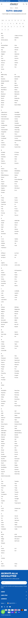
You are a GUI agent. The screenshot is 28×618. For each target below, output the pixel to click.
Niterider (16, 334)
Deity (2, 158)
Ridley (2, 397)
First (2, 206)
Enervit (2, 181)
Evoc (16, 190)
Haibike (16, 239)
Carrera (2, 121)
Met (15, 315)
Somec (16, 452)
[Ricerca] (23, 4)
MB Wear (17, 307)
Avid (2, 67)
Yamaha (3, 558)
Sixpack (16, 445)
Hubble (2, 245)
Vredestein (3, 529)
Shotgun (3, 439)
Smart (2, 452)
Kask (16, 272)
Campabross (4, 114)
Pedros (2, 362)
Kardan (2, 272)
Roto (16, 403)
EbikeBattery (17, 170)
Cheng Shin (3, 131)
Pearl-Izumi (17, 360)
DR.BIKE (3, 152)
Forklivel (16, 210)
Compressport (18, 136)
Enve (16, 183)
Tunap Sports (18, 503)
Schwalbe (17, 421)
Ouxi (16, 348)
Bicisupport (3, 87)
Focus (16, 208)
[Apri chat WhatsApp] (3, 611)
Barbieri (16, 78)
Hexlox (2, 241)
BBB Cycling (4, 74)
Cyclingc (16, 144)
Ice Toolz (17, 253)
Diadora (3, 161)
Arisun (16, 60)
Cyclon (2, 147)
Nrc (15, 336)
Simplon (3, 443)
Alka (16, 51)
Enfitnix (16, 181)
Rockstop (3, 401)
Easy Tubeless (4, 170)
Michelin (16, 318)
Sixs (2, 447)
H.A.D (2, 239)
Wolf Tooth (17, 540)
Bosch (2, 98)
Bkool (2, 91)
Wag (2, 536)
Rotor (2, 405)
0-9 (2, 20)
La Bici (2, 291)
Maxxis (16, 313)
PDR (2, 355)
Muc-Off (16, 324)
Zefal (2, 563)
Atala (16, 64)
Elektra (16, 175)
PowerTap (3, 373)
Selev (16, 428)
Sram (16, 463)
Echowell (17, 173)
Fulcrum (16, 215)
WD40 (2, 534)
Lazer (2, 295)
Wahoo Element (18, 536)
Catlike (2, 123)
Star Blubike (3, 467)
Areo (2, 58)
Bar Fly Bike (17, 76)
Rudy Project (17, 405)
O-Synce (17, 341)
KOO (2, 270)
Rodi (16, 401)
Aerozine (16, 47)
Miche (2, 318)
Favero (16, 200)
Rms (2, 399)
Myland (16, 326)
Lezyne (2, 297)
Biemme (16, 87)
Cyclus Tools (17, 147)
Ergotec (3, 188)
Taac (2, 481)
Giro (16, 227)
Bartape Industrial (5, 81)
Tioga (16, 487)
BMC (2, 76)
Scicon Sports (4, 424)
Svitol (2, 473)
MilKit (16, 320)
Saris (2, 421)
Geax (2, 224)
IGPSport (3, 253)
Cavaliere (17, 123)
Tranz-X (16, 494)
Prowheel (3, 379)
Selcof (2, 428)
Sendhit (16, 434)
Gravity (16, 233)
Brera (16, 102)
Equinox (16, 185)
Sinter (16, 443)
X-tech (2, 548)
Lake (2, 293)
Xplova (2, 552)
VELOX (16, 516)
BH (15, 74)
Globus (16, 229)
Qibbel (2, 385)
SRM (2, 415)
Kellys (16, 276)
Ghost (16, 224)
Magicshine (17, 309)
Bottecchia (17, 98)
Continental (3, 138)
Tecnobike (3, 485)
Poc (15, 368)
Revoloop (17, 394)
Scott (16, 426)
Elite (2, 179)
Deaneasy (3, 156)
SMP (2, 413)
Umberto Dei (17, 508)
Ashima (16, 62)
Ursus (16, 510)
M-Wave (3, 307)
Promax (16, 377)
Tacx (2, 483)
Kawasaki (3, 274)
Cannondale (17, 116)
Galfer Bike (17, 220)
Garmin (16, 222)
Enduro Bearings (18, 179)
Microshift (3, 320)
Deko (16, 158)
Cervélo (3, 127)
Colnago (3, 136)
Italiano (2, 603)
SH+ (2, 411)
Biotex (16, 89)
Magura (2, 311)
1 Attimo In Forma (18, 35)
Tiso (2, 490)
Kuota (2, 285)
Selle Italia (3, 432)
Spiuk (16, 456)
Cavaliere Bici (4, 125)
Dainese (3, 154)
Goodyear (3, 233)
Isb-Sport (3, 257)
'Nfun (2, 35)
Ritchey (16, 397)
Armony (3, 62)
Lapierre (16, 293)
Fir (15, 204)
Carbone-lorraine (5, 118)
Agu (2, 49)
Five (15, 206)
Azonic (2, 69)
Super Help (17, 471)
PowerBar (17, 371)
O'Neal (2, 341)
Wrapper (3, 543)
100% (2, 37)
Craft (2, 140)
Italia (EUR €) (12, 603)
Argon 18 (3, 60)
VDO (2, 516)
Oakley (2, 344)
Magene (3, 309)
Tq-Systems (4, 494)
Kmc (16, 279)
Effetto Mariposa (4, 175)
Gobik (2, 231)
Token (16, 490)
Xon (15, 550)
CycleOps (3, 144)
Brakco (2, 100)
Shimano (17, 437)
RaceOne (3, 392)
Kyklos (16, 285)
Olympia (3, 346)
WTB (16, 534)
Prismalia (17, 373)
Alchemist (3, 51)
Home (11, 7)
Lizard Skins (4, 299)
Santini (2, 419)
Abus (16, 45)
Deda (16, 156)
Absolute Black (4, 45)
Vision (2, 524)
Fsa (2, 215)
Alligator (3, 54)
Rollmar (3, 403)
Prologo (3, 377)
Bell (15, 81)
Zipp (16, 565)
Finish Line (3, 204)
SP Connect (17, 413)
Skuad (2, 450)
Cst (15, 142)
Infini (16, 255)
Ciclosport (17, 131)
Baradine (3, 78)
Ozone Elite (3, 350)
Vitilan (16, 524)
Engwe (2, 183)
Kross (16, 281)
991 (15, 39)
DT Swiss (17, 152)
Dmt (15, 161)
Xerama (3, 550)
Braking (16, 100)
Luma (2, 301)
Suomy (2, 469)
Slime (16, 450)
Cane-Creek (4, 116)
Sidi (15, 439)
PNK (16, 355)
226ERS (16, 37)
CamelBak (17, 112)
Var (2, 518)
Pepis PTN (17, 362)
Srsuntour (3, 465)
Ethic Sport (17, 188)
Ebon (2, 173)
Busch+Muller (18, 104)
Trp (2, 498)
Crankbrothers (18, 140)
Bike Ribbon (4, 89)
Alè (2, 56)
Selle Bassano (18, 430)
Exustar (3, 192)
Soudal (2, 454)
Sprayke (16, 460)
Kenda (2, 279)
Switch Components (5, 476)
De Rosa (16, 154)
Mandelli (16, 311)
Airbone (16, 49)
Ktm (15, 283)
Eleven (2, 177)
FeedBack (3, 202)
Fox (15, 213)
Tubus (16, 500)
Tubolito (3, 500)
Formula (3, 213)
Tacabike (17, 481)
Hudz (16, 245)
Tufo (2, 503)
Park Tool (3, 360)
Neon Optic (3, 334)
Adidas (2, 47)
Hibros (16, 241)
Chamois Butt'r (4, 129)
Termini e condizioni (19, 586)
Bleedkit (3, 96)
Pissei (2, 368)
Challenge (17, 127)
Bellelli (2, 83)
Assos (2, 64)
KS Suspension (18, 270)
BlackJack (17, 91)
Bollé (16, 96)
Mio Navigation (4, 322)
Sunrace (16, 467)
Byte (2, 107)
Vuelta (16, 529)
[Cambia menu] (1, 4)
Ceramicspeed (18, 125)
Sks (15, 447)
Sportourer (17, 458)
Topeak (2, 492)
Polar (2, 371)
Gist (2, 229)
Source (16, 454)
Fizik (2, 208)
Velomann (17, 520)
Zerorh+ (3, 565)
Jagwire (3, 262)
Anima (16, 56)
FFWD (2, 197)
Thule (16, 485)
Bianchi (16, 85)
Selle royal (3, 434)
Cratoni (2, 142)
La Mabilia (17, 291)
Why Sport (17, 538)
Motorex (3, 324)
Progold (16, 375)
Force (2, 210)
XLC (16, 548)
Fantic (2, 200)
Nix (2, 336)
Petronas (17, 364)
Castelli (16, 121)
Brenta (2, 102)
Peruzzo (3, 364)
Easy (16, 168)
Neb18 (16, 332)
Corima (16, 138)
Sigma (2, 441)
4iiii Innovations (4, 39)
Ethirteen (3, 190)
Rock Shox (17, 399)
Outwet (2, 348)
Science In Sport (18, 424)
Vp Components (18, 526)
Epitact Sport (4, 185)
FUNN (16, 197)
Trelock (16, 496)
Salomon (3, 417)
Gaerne (2, 220)
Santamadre (17, 417)
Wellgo (2, 538)
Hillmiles (3, 243)
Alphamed (17, 54)
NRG (2, 332)
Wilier (2, 540)
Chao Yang (17, 129)
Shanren (3, 437)
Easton (2, 168)
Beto (2, 85)
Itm (15, 257)
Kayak (16, 274)
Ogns (16, 344)
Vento (2, 522)
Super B (3, 471)
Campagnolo (17, 114)
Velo (2, 520)
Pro (2, 375)
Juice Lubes (17, 265)
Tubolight (17, 498)
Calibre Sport (4, 112)
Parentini (16, 358)
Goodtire (17, 231)
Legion (16, 295)
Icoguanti (3, 255)
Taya (16, 483)
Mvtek (2, 326)
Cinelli (2, 134)
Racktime (17, 392)
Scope (2, 426)
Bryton (2, 104)
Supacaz (16, 469)
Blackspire (17, 94)
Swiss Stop (17, 473)
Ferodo (16, 202)
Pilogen (2, 366)
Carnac (16, 118)
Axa (15, 67)
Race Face (17, 390)
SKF (16, 411)
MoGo (16, 322)
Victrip (16, 522)
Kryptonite (3, 283)
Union (2, 510)
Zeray (16, 563)
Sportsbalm (3, 460)
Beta (16, 83)
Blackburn (3, 94)
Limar (16, 297)
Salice (16, 415)
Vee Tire (16, 518)
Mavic (2, 313)
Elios (16, 177)
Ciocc (16, 134)
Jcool (16, 262)
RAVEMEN (3, 390)
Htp (15, 243)
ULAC (2, 508)
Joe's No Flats (4, 265)
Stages (16, 465)
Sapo (16, 419)
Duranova (3, 163)
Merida (2, 315)
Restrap (3, 394)
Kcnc (2, 276)
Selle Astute (3, 430)
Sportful (3, 458)
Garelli (2, 222)
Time (2, 487)
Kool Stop (3, 281)
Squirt (2, 463)
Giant (2, 227)
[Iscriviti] (25, 582)
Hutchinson (3, 247)
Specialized (3, 456)
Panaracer (3, 358)
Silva (16, 441)
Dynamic (17, 163)
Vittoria (2, 526)
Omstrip (16, 346)
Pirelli (16, 366)
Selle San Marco (18, 432)
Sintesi (2, 445)
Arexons (16, 58)
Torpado (16, 492)
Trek (2, 496)
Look (16, 299)
